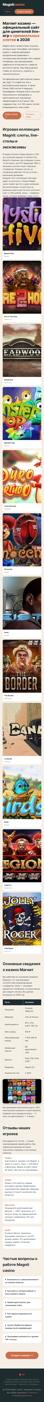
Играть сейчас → (11, 115)
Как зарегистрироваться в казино (18, 1315)
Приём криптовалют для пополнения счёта (17, 1303)
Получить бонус (30, 115)
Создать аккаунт (24, 12)
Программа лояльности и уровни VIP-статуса (21, 1338)
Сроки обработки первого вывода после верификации (18, 1326)
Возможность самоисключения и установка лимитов (21, 1281)
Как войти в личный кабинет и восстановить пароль (20, 1292)
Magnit (14, 4)
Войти (8, 12)
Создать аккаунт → (22, 1355)
